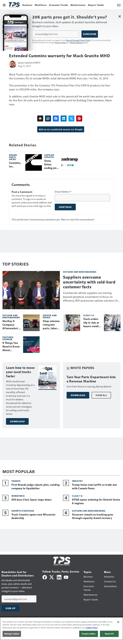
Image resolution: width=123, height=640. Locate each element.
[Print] (40, 118)
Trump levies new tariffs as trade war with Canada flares (94, 486)
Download (17, 421)
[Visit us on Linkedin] (59, 576)
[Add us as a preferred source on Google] (48, 118)
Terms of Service (76, 42)
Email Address (63, 191)
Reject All (109, 633)
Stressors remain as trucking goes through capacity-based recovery (92, 516)
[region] (61, 628)
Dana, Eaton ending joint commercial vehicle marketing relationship (51, 164)
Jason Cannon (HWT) (29, 62)
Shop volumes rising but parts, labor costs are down (52, 324)
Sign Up (10, 608)
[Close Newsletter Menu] (120, 16)
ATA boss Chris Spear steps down (31, 499)
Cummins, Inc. (15, 164)
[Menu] (4, 5)
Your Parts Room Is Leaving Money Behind (89, 386)
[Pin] (79, 118)
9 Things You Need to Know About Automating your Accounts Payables (11, 346)
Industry (77, 481)
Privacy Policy (60, 42)
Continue (65, 207)
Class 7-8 (88, 315)
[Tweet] (71, 118)
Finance (16, 481)
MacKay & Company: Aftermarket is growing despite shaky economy (11, 324)
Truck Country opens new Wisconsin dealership (33, 516)
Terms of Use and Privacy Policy (78, 40)
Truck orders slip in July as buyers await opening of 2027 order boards (91, 322)
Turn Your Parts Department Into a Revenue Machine (91, 379)
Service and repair (50, 316)
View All (101, 395)
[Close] (118, 622)
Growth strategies (22, 510)
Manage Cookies (11, 633)
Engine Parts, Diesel (13, 157)
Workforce (18, 496)
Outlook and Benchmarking (79, 272)
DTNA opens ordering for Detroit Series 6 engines (96, 501)
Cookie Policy (92, 627)
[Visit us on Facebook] (44, 576)
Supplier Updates (49, 156)
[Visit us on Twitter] (51, 576)
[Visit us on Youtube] (66, 576)
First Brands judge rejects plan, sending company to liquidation (35, 486)
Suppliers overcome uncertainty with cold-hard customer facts (89, 282)
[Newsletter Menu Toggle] (119, 5)
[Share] (56, 118)
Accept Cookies (89, 633)
